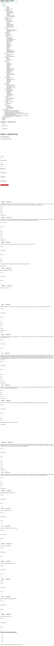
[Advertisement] (27, 147)
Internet (6, 53)
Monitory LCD (9, 60)
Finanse (6, 27)
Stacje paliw (9, 88)
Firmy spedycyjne (10, 102)
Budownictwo (7, 9)
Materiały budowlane (10, 12)
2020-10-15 (8, 304)
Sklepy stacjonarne (10, 108)
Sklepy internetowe (10, 107)
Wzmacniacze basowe (10, 50)
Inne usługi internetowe (11, 56)
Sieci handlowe (9, 106)
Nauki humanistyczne (10, 69)
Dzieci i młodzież (10, 63)
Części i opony (9, 86)
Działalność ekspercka (10, 79)
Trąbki (8, 48)
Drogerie (8, 105)
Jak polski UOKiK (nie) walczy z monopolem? (12, 116)
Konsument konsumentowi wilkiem (11, 114)
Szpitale (8, 82)
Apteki (8, 78)
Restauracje (9, 34)
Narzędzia (8, 14)
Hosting (8, 55)
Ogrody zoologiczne (10, 94)
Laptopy (8, 59)
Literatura (8, 67)
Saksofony (8, 45)
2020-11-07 (7, 242)
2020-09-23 (7, 385)
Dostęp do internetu (10, 54)
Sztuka (8, 75)
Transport (6, 101)
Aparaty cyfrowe (9, 20)
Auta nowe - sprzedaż (10, 84)
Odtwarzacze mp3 (10, 24)
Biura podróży (9, 91)
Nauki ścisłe (9, 70)
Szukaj (4, 119)
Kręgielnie (8, 92)
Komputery (6, 57)
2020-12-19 (8, 201)
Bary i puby (9, 33)
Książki (6, 61)
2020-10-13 (8, 334)
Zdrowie (8, 76)
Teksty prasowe (5, 109)
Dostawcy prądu (9, 10)
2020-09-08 (10, 442)
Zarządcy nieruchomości (11, 16)
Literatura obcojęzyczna (11, 68)
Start (3, 4)
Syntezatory (9, 46)
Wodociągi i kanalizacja (11, 15)
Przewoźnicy (9, 96)
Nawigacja (8, 23)
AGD (6, 6)
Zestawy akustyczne (10, 52)
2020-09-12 (8, 400)
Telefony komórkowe (10, 25)
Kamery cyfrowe (9, 21)
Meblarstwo (9, 13)
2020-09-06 (9, 490)
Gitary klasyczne (9, 41)
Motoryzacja (7, 83)
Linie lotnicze (9, 93)
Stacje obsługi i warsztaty (11, 87)
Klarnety (8, 43)
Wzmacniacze (9, 49)
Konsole (8, 22)
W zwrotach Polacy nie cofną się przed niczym (12, 110)
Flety (7, 36)
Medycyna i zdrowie (8, 77)
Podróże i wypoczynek (8, 89)
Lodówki (8, 7)
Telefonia (6, 97)
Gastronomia (7, 32)
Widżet (4, 118)
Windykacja (9, 31)
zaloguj (21, 644)
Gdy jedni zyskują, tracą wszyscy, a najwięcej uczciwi (14, 112)
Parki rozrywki (9, 95)
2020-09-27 (7, 353)
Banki (8, 28)
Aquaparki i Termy (10, 90)
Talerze (8, 47)
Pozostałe (8, 72)
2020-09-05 (8, 561)
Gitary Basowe (9, 38)
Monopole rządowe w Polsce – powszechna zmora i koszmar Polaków (16, 113)
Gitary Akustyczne (10, 37)
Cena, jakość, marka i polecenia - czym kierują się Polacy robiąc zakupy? (17, 115)
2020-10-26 (8, 268)
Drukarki (8, 58)
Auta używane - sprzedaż (11, 85)
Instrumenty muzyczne (8, 35)
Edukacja (6, 17)
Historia (8, 65)
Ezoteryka (8, 64)
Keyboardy (8, 42)
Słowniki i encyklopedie (11, 74)
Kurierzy (8, 103)
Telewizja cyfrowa (10, 100)
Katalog (4, 5)
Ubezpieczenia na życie (11, 30)
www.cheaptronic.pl (4, 136)
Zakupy (6, 104)
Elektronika (6, 19)
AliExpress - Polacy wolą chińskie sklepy (11, 111)
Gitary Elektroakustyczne (11, 39)
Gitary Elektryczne (10, 40)
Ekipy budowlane (10, 11)
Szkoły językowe (9, 18)
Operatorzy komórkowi (11, 98)
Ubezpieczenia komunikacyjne (12, 29)
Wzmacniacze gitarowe (11, 51)
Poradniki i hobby (10, 71)
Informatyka (9, 66)
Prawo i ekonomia (10, 73)
